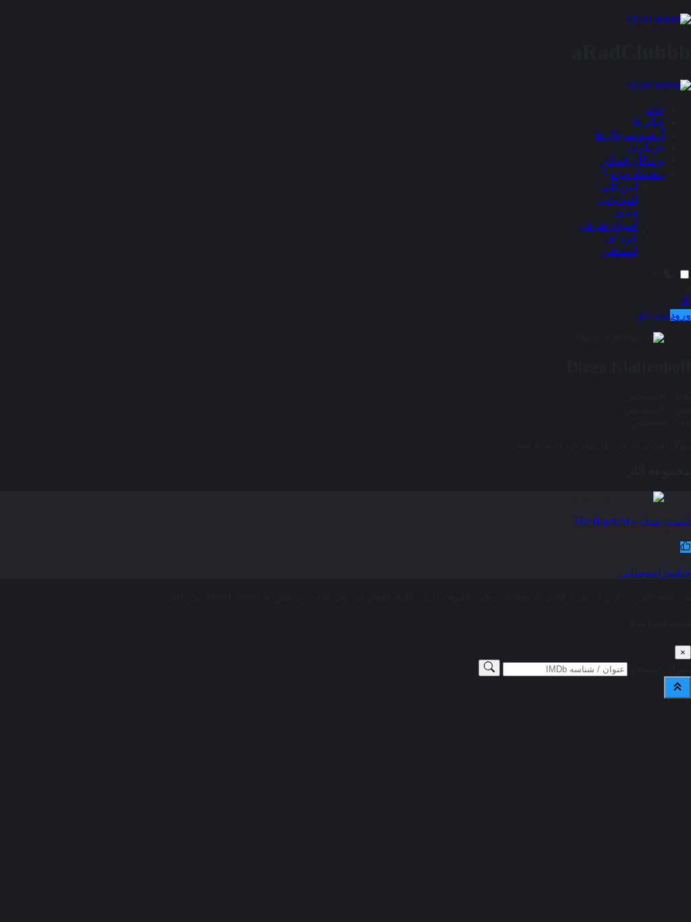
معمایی (635, 572)
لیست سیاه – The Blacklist (632, 521)
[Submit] (489, 667)
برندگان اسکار (632, 160)
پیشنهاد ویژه (637, 174)
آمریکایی (618, 186)
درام (661, 572)
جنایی (681, 572)
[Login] (685, 302)
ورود (680, 315)
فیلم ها (648, 122)
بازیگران (645, 147)
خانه (654, 109)
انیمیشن (619, 250)
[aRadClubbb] (658, 19)
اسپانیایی (617, 199)
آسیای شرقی (607, 225)
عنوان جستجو (660, 668)
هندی (625, 212)
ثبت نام (654, 315)
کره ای (621, 238)
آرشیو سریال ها (629, 134)
